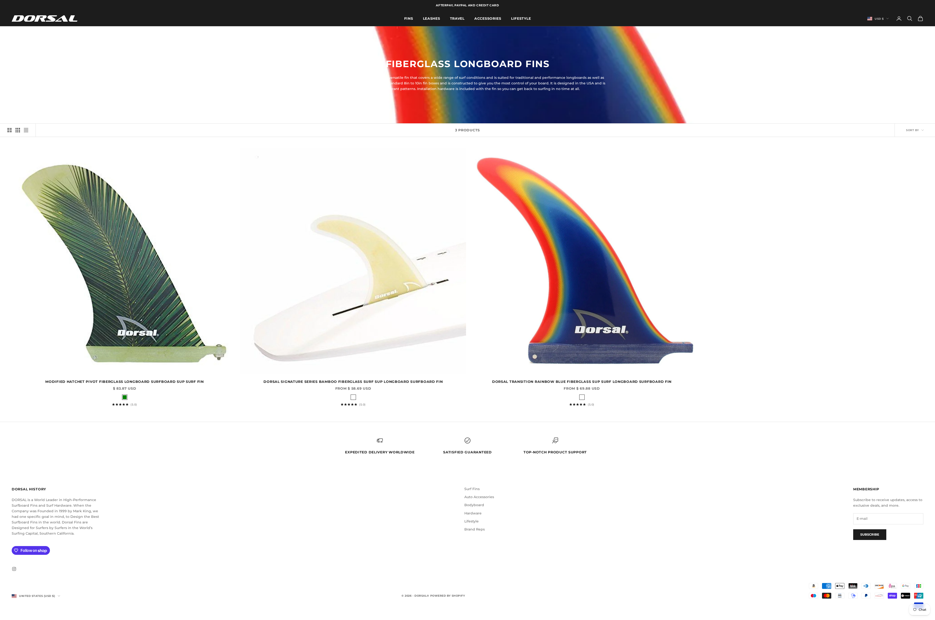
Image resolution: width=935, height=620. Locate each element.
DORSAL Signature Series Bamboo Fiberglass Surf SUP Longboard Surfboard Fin (353, 381)
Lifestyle (521, 18)
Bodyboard (474, 505)
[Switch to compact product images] (26, 130)
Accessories (487, 18)
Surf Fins (472, 489)
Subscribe (869, 534)
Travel (457, 18)
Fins (408, 18)
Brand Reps (474, 529)
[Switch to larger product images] (9, 130)
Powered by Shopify (447, 595)
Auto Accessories (479, 497)
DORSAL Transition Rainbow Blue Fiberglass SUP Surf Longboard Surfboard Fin (582, 381)
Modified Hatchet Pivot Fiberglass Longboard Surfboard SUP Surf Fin (124, 381)
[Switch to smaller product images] (18, 130)
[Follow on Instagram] (14, 568)
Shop (29, 33)
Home (16, 33)
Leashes (431, 18)
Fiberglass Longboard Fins (59, 33)
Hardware (473, 513)
